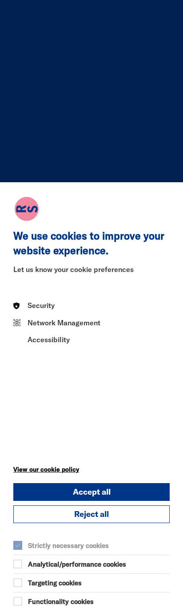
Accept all (92, 492)
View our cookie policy (46, 469)
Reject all (91, 514)
